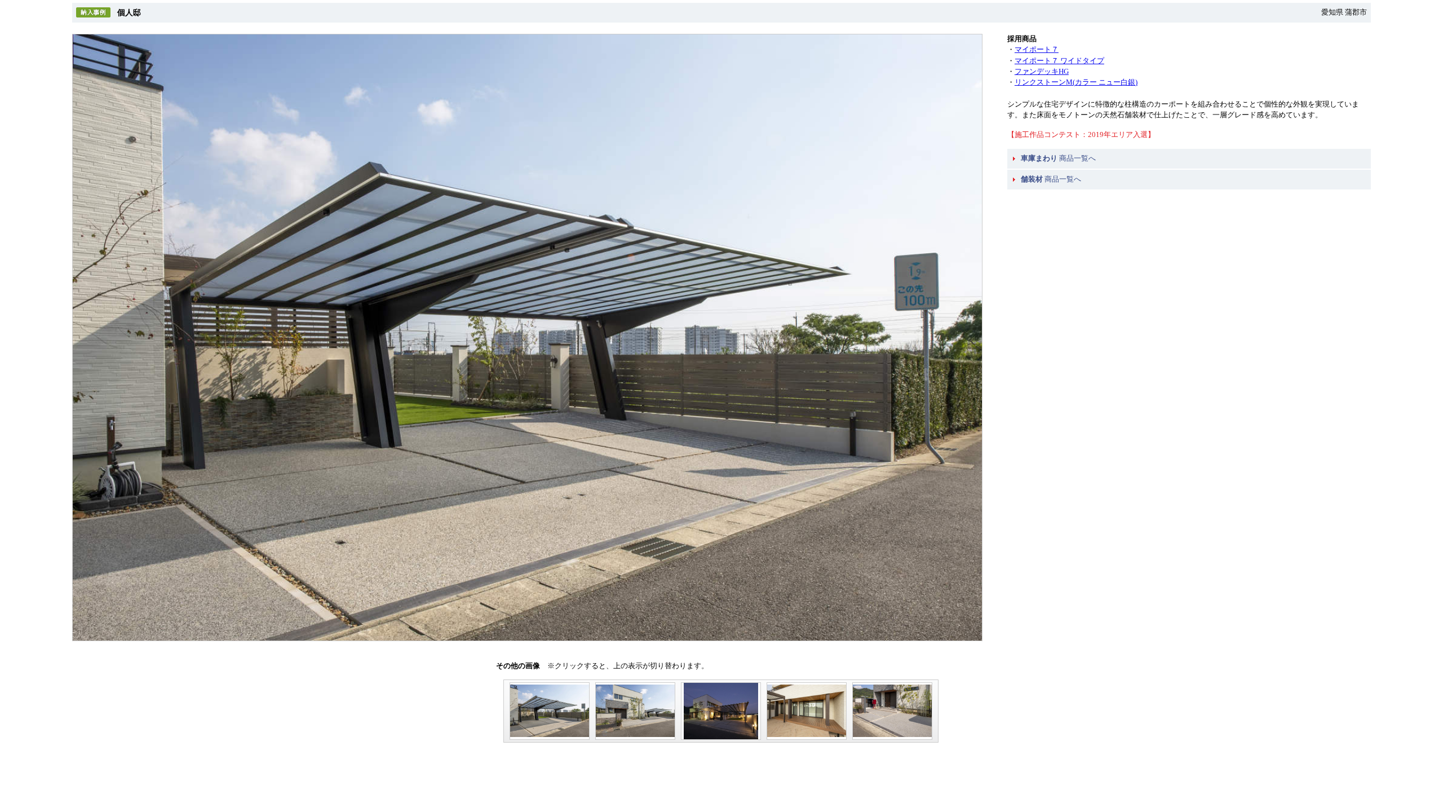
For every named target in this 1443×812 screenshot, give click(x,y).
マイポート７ (1037, 50)
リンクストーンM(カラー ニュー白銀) (1076, 82)
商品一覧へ (1058, 158)
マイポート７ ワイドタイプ (1059, 61)
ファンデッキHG (1042, 72)
